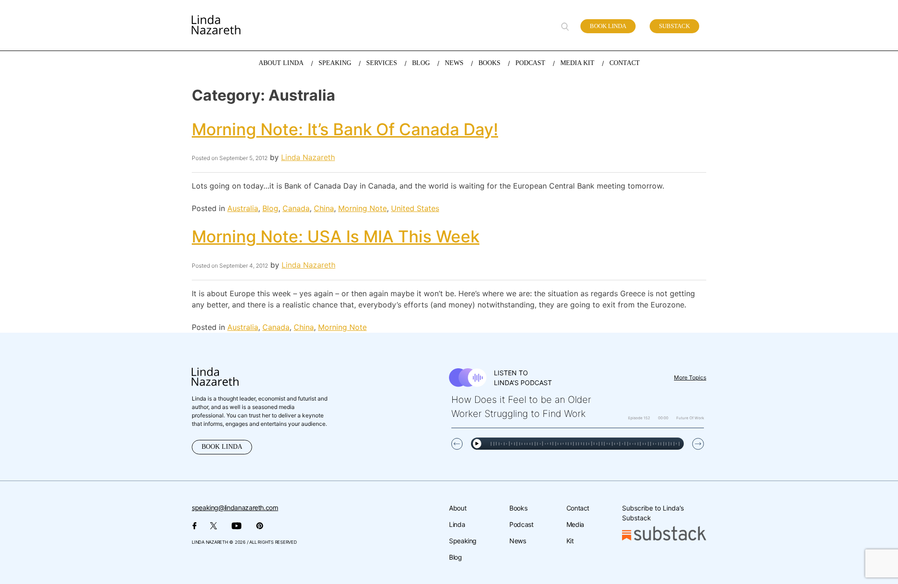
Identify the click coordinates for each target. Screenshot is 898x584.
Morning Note (362, 208)
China (324, 208)
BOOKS (489, 62)
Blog (270, 208)
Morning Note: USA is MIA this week (335, 236)
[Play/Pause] (477, 443)
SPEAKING (335, 62)
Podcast (521, 524)
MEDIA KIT (577, 62)
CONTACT (624, 62)
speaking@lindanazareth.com (235, 507)
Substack (674, 25)
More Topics (690, 377)
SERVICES (381, 62)
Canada (296, 208)
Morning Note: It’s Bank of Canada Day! (345, 129)
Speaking (463, 541)
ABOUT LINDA (281, 62)
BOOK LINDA (222, 446)
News (517, 541)
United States (415, 208)
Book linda (608, 25)
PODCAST (530, 62)
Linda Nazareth (308, 157)
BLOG (421, 62)
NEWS (454, 62)
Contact (577, 508)
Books (518, 508)
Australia (242, 208)
